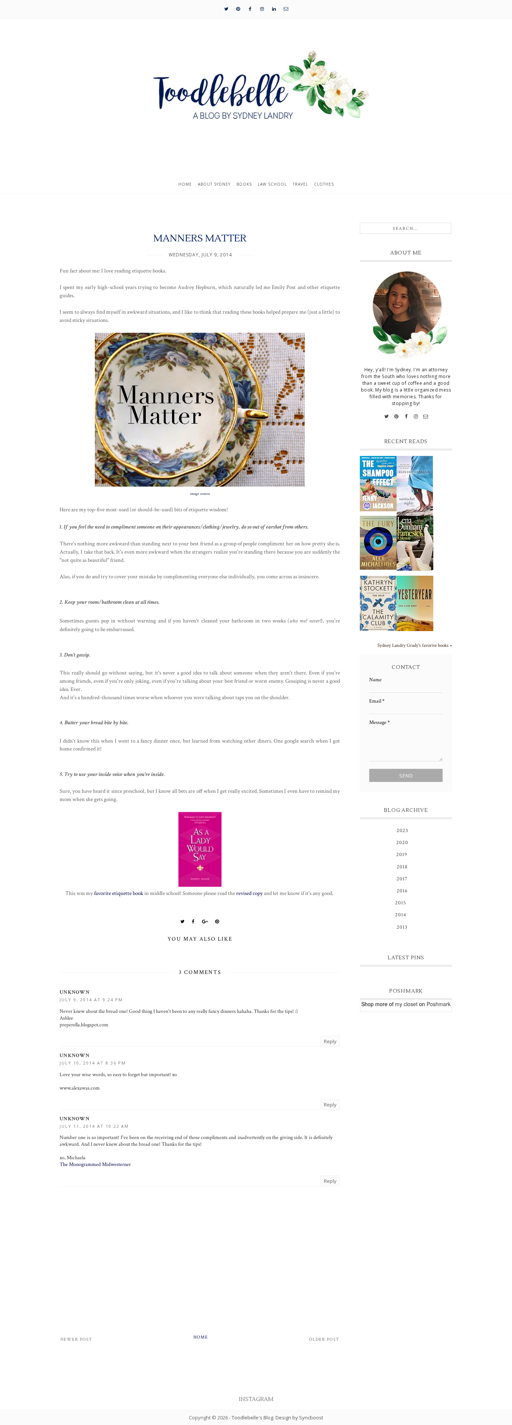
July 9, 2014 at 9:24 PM (91, 999)
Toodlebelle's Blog (252, 1417)
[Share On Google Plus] (205, 921)
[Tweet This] (182, 921)
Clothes (324, 184)
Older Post (324, 1339)
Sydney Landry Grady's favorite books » (414, 645)
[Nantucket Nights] (415, 486)
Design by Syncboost (299, 1417)
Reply (330, 1041)
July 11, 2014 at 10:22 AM (94, 1126)
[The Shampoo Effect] (378, 483)
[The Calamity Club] (378, 603)
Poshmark (439, 1004)
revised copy (249, 893)
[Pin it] (217, 921)
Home (185, 184)
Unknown (75, 992)
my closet (406, 1004)
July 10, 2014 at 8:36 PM (93, 1063)
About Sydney (214, 184)
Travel (300, 184)
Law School (272, 184)
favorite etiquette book (118, 893)
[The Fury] (378, 543)
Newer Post (76, 1339)
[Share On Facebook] (193, 921)
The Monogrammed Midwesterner (95, 1164)
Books (244, 184)
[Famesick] (415, 543)
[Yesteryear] (415, 603)
